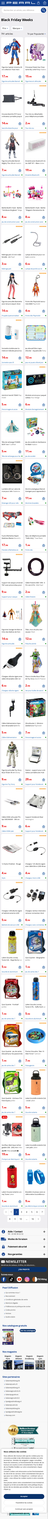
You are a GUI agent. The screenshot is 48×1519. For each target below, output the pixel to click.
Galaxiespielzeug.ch (13, 1387)
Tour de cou (29, 128)
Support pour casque (9, 597)
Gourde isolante (31, 1112)
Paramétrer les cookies (24, 1503)
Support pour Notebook (34, 784)
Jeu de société (30, 456)
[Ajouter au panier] (20, 77)
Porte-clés (29, 550)
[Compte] (39, 3)
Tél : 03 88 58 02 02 (15, 1234)
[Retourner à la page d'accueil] (21, 3)
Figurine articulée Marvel (11, 81)
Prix (4, 28)
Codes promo (11, 1310)
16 (33, 1219)
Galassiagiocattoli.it (13, 1398)
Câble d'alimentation (9, 737)
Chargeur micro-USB (32, 878)
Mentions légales (12, 1303)
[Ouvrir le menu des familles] (3, 3)
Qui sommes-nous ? (13, 1292)
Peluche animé (30, 644)
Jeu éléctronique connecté (34, 1206)
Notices (8, 1313)
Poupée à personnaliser (10, 315)
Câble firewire (30, 597)
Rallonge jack (6, 269)
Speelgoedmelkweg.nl (13, 1401)
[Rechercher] (43, 10)
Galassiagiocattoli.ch (13, 1391)
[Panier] (45, 3)
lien (9, 1469)
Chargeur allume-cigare (10, 690)
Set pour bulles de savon (34, 690)
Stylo (3, 878)
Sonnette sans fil (8, 362)
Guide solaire (10, 1317)
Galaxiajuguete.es (12, 1394)
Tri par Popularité (35, 34)
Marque (16, 28)
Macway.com (10, 1415)
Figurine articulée (8, 644)
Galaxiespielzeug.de (13, 1381)
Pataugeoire (29, 1065)
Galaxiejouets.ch (11, 1384)
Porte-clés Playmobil (32, 315)
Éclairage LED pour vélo (10, 503)
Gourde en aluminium (10, 972)
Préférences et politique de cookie (18, 1306)
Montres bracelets (32, 503)
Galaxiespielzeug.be (13, 1408)
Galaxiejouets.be (12, 1405)
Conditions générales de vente (17, 1299)
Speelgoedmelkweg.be (14, 1412)
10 (21, 1219)
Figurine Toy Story (8, 784)
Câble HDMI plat (8, 831)
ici (9, 1489)
